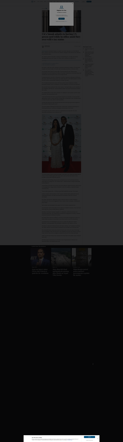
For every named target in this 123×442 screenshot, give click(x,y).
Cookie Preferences (89, 440)
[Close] (98, 438)
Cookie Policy (70, 439)
